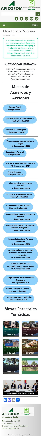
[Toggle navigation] (4, 25)
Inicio (35, 24)
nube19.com (29, 435)
